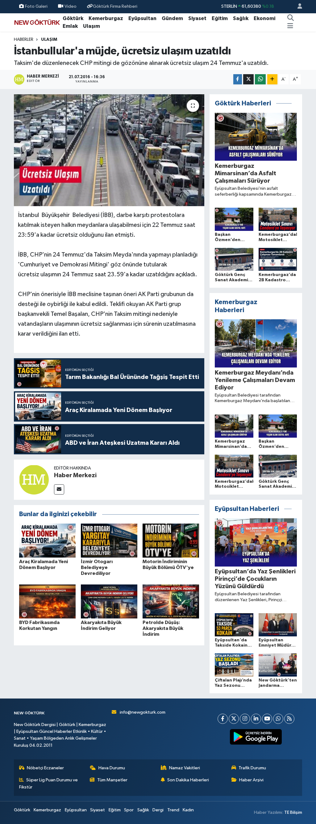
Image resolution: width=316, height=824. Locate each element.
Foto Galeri (36, 6)
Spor (129, 810)
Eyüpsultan (142, 18)
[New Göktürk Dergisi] (37, 22)
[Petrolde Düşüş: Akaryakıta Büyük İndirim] (171, 601)
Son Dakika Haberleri (188, 780)
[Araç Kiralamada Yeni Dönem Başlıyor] (47, 540)
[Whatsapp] (278, 719)
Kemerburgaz (106, 18)
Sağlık (240, 18)
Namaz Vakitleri (184, 768)
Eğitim (220, 18)
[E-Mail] (59, 489)
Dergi (158, 810)
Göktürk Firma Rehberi (115, 6)
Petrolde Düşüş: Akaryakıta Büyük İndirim (163, 628)
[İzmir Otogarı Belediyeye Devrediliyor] (109, 540)
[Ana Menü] (290, 26)
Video (70, 6)
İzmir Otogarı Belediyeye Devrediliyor (97, 567)
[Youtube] (267, 719)
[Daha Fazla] (272, 79)
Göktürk (73, 18)
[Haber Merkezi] (34, 479)
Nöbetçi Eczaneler (45, 768)
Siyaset (197, 18)
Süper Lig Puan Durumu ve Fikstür (48, 783)
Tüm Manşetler (112, 780)
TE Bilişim (293, 812)
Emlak (70, 26)
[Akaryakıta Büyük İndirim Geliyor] (109, 601)
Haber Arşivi (251, 780)
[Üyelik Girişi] (297, 6)
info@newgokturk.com (142, 712)
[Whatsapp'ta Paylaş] (260, 79)
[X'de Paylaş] (248, 79)
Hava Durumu (111, 768)
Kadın (188, 810)
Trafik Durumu (252, 768)
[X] (234, 719)
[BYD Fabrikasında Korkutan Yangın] (47, 601)
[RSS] (289, 719)
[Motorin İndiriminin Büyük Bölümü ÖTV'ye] (171, 540)
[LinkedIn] (256, 719)
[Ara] (291, 19)
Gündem (172, 18)
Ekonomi (264, 18)
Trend (173, 810)
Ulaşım (91, 26)
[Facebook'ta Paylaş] (237, 79)
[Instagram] (245, 719)
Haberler (23, 39)
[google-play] (256, 737)
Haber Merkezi (75, 475)
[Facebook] (223, 719)
